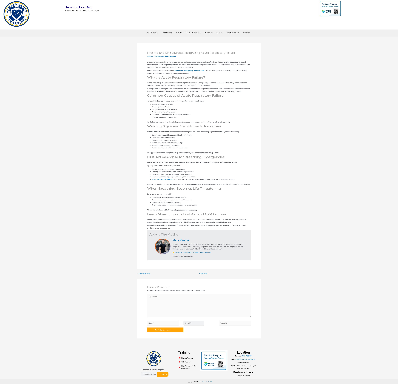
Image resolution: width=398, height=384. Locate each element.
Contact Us (209, 33)
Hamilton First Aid (78, 7)
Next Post (204, 274)
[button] (152, 33)
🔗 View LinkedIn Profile (202, 252)
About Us (219, 33)
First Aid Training (152, 33)
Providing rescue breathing (163, 179)
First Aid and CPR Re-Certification (188, 33)
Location (246, 33)
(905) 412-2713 (246, 356)
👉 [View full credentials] (182, 252)
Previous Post (143, 274)
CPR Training (167, 33)
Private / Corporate (233, 33)
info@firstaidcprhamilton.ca (245, 359)
